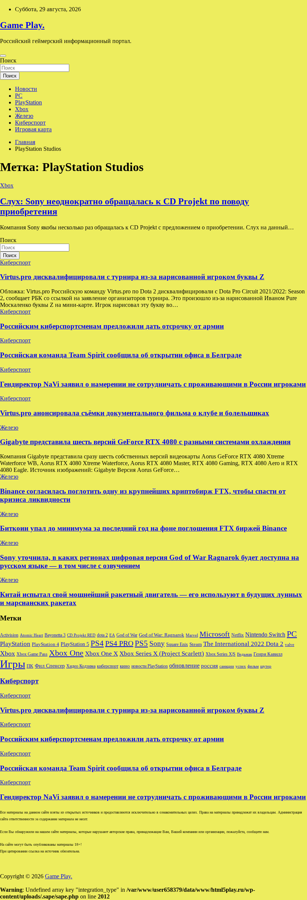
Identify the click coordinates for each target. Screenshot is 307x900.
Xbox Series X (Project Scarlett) (161, 653)
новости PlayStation (149, 666)
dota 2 (102, 635)
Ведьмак (244, 654)
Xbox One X (101, 653)
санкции (226, 666)
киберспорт (107, 666)
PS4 (97, 643)
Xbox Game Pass (32, 654)
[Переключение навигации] (3, 56)
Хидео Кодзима (80, 666)
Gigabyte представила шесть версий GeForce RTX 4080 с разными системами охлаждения (145, 442)
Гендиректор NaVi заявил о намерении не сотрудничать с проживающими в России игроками (153, 384)
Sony (157, 643)
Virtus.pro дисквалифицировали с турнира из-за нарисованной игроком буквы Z (132, 277)
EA (112, 635)
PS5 (141, 643)
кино (125, 666)
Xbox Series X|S (220, 654)
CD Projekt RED (81, 635)
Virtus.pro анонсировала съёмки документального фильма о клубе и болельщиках (134, 413)
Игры (12, 664)
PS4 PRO (119, 643)
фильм (253, 666)
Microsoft (215, 634)
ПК (30, 666)
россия (209, 666)
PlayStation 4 (45, 644)
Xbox (21, 109)
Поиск (8, 60)
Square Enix (177, 644)
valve (289, 645)
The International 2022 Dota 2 (243, 643)
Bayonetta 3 (55, 635)
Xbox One (66, 653)
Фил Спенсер (50, 666)
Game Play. (22, 25)
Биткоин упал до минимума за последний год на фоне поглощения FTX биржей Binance (143, 528)
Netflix (237, 635)
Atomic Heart (31, 635)
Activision (9, 635)
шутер (265, 666)
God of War (126, 635)
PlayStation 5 (75, 644)
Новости (26, 89)
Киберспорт (30, 122)
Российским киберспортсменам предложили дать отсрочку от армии (112, 326)
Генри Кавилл (267, 654)
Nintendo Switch (265, 634)
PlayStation (28, 102)
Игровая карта (33, 129)
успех (240, 666)
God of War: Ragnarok (161, 635)
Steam (195, 644)
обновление (184, 665)
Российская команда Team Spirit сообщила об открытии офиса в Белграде (120, 355)
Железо (24, 116)
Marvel (192, 635)
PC (18, 95)
